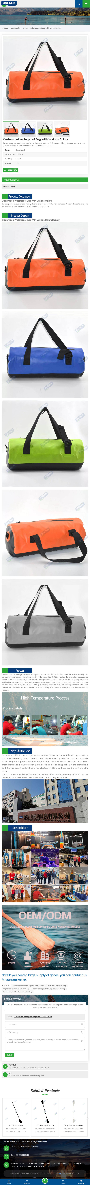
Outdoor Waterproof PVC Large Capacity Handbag (49, 989)
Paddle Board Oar (16, 1125)
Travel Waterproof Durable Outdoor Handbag (17, 992)
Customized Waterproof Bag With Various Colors (28, 986)
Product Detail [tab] (9, 186)
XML (56, 1173)
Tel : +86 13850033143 (20, 1155)
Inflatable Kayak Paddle (45, 1125)
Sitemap (50, 1173)
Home (6, 28)
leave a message (45, 1181)
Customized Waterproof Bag (57, 986)
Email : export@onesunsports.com (25, 1147)
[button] (87, 1118)
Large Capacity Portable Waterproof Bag (16, 989)
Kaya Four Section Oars (73, 1125)
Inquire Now (11, 170)
